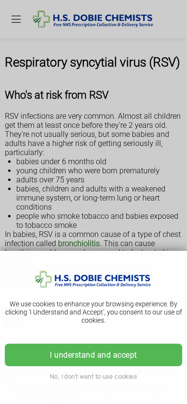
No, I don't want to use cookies (93, 376)
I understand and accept (93, 354)
